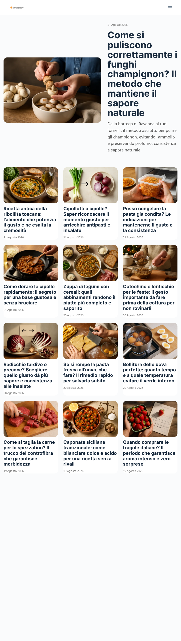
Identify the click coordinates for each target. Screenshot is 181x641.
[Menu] (170, 8)
